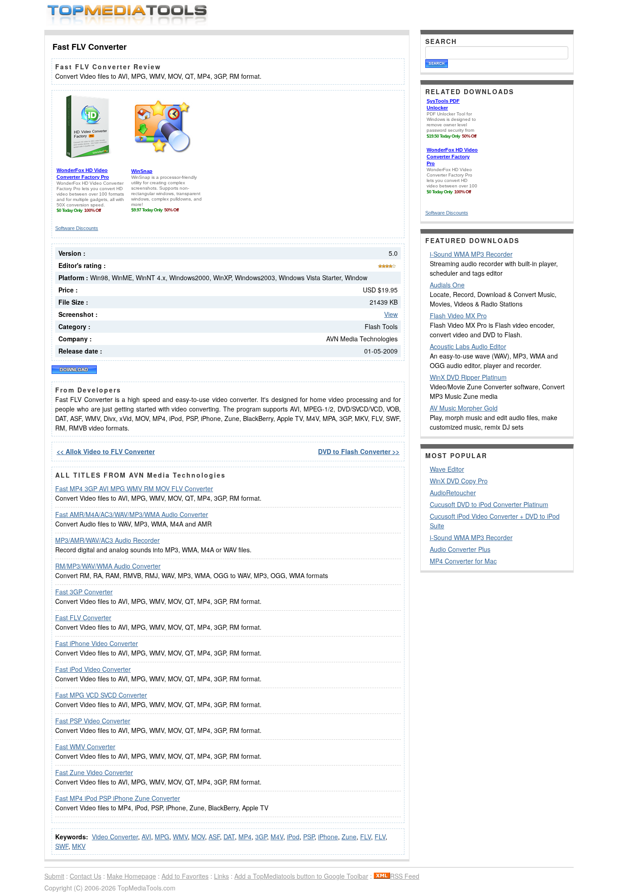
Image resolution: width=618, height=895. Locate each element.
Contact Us (85, 876)
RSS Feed (404, 876)
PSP (308, 836)
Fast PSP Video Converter (92, 720)
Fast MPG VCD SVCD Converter (101, 694)
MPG (162, 836)
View (391, 314)
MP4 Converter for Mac (463, 560)
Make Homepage (131, 876)
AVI (146, 836)
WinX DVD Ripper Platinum (468, 377)
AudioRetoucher (453, 492)
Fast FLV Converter (83, 617)
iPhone (328, 836)
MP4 (245, 836)
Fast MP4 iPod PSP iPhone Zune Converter (117, 798)
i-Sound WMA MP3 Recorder (471, 253)
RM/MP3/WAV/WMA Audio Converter (108, 565)
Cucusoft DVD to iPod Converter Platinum (489, 504)
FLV (365, 836)
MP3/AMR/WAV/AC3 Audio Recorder (107, 540)
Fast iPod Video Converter (93, 669)
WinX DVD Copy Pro (459, 480)
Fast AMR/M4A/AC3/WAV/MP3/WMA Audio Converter (131, 514)
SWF (61, 846)
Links (221, 876)
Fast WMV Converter (85, 746)
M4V (277, 836)
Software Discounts (76, 228)
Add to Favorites (185, 876)
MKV (79, 846)
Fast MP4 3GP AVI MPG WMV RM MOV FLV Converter (134, 488)
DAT (229, 836)
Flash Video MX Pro (458, 315)
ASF (214, 836)
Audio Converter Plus (460, 549)
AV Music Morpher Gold (464, 407)
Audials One (447, 284)
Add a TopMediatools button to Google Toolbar (301, 876)
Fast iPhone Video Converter (96, 643)
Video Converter (115, 836)
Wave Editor (447, 469)
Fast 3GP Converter (84, 591)
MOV (198, 836)
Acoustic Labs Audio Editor (468, 346)
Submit (54, 876)
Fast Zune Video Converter (94, 772)
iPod (293, 836)
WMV (180, 836)
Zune (349, 836)
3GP (261, 836)
